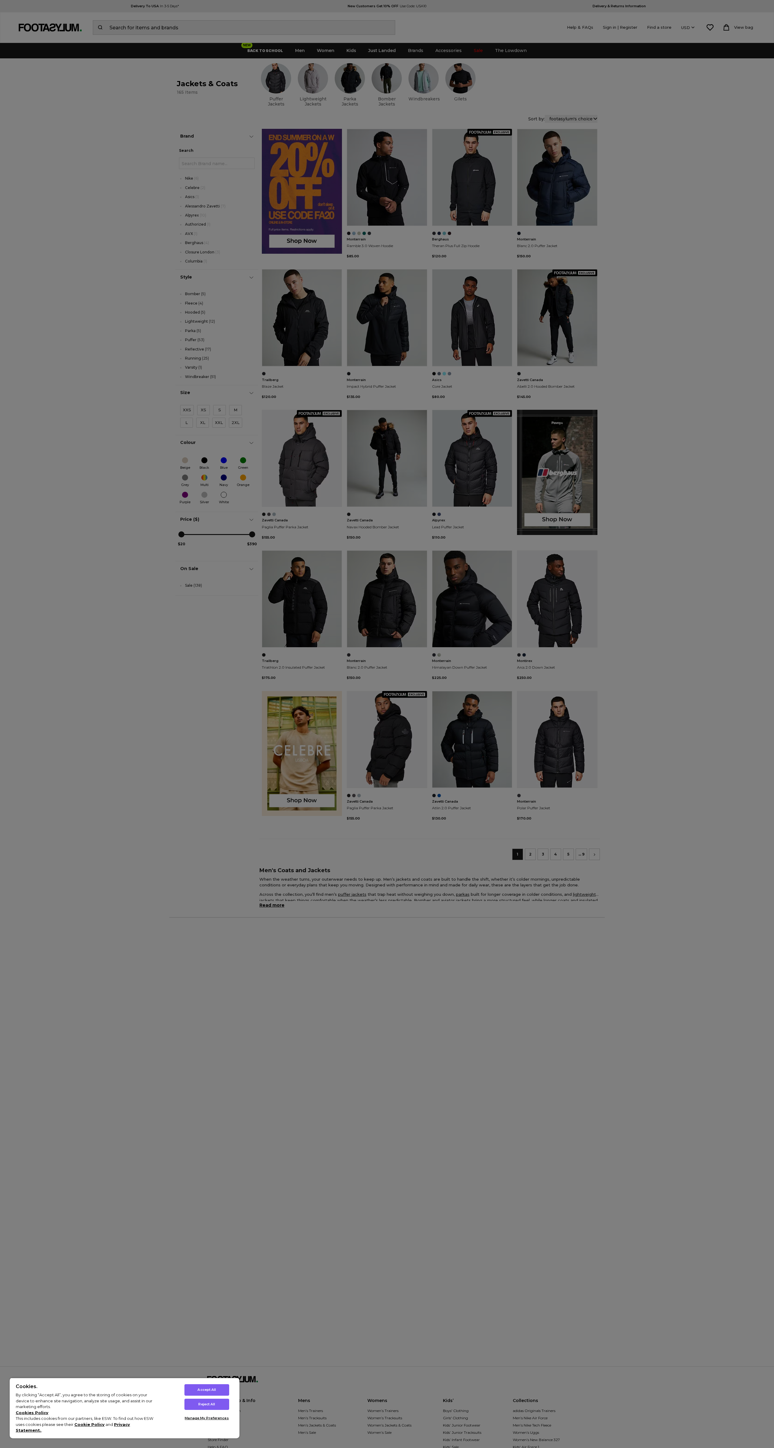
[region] (124, 1408)
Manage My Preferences (207, 1418)
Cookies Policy (32, 1412)
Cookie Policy (89, 1424)
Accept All (206, 1390)
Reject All (206, 1404)
